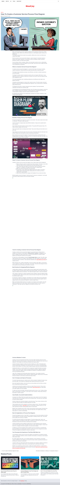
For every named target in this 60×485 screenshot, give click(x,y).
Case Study (19, 1)
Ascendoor (20, 483)
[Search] (58, 1)
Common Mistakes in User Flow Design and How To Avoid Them (29, 471)
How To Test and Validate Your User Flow (49, 470)
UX (10, 1)
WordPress (29, 483)
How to (7, 1)
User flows (25, 405)
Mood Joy (30, 6)
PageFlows (22, 480)
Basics (3, 1)
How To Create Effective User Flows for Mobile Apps (9, 471)
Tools (14, 1)
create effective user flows (41, 259)
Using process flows (36, 387)
